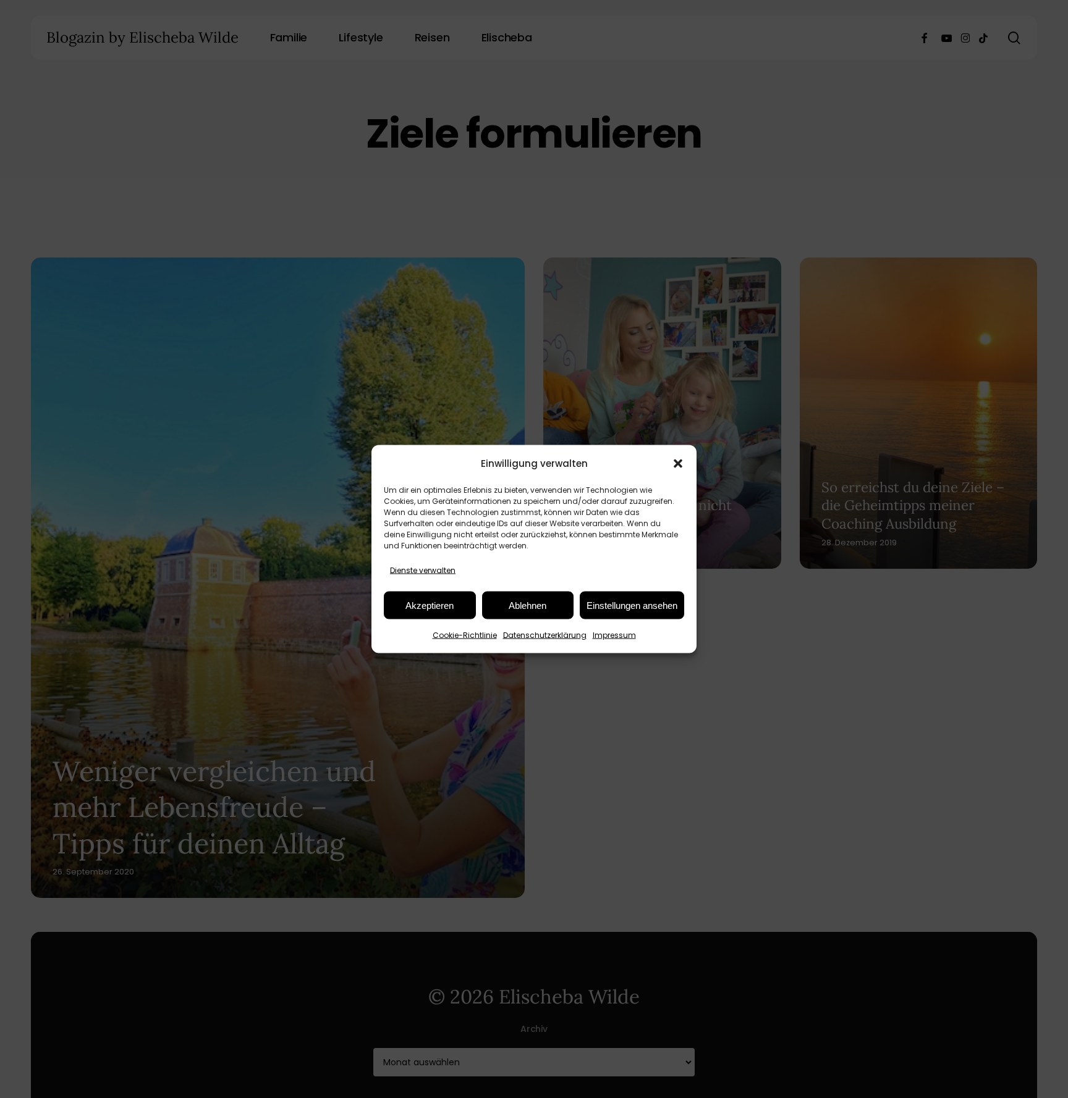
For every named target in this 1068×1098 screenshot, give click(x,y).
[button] (678, 463)
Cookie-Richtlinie (465, 635)
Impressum (614, 635)
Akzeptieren (429, 605)
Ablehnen (527, 605)
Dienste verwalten (423, 570)
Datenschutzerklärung (545, 635)
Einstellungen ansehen (632, 605)
